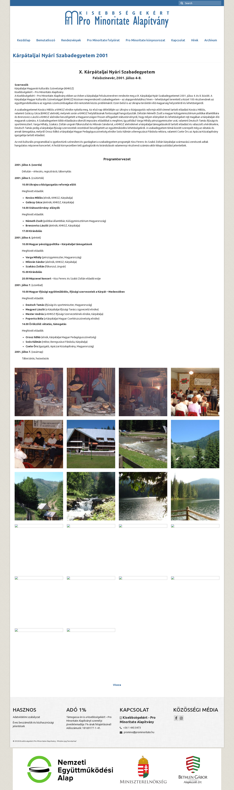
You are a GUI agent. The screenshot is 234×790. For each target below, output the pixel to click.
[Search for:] (200, 3)
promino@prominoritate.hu (138, 732)
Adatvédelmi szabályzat (26, 717)
